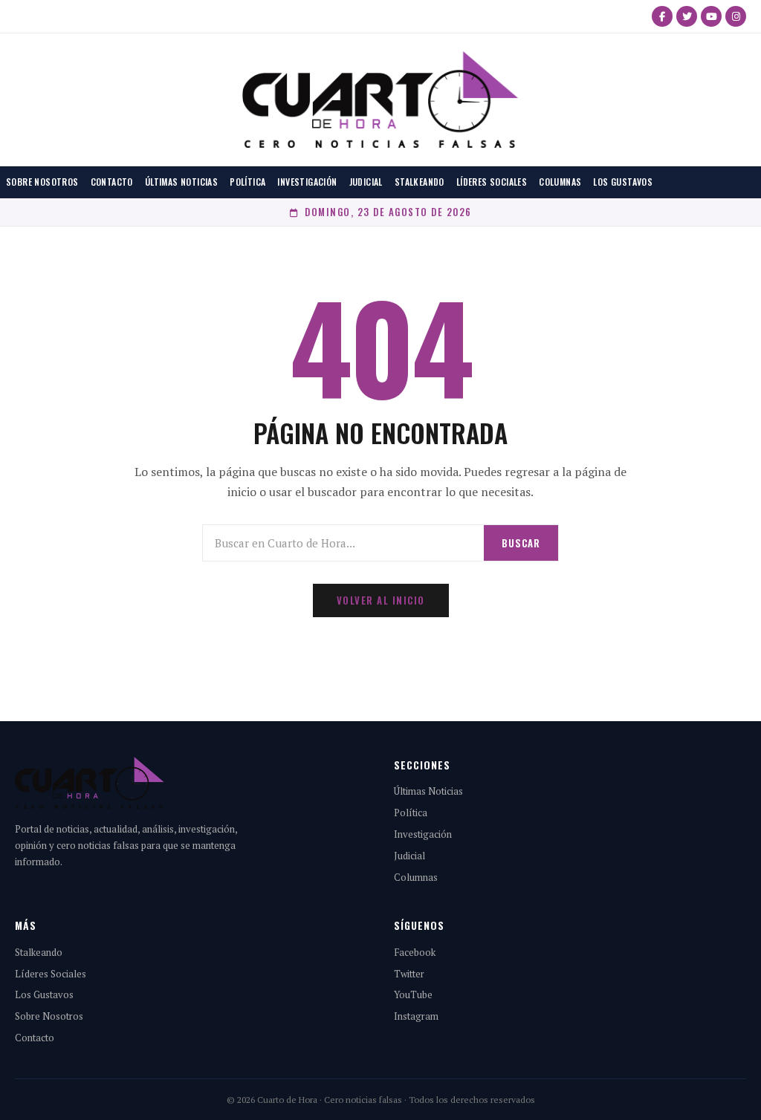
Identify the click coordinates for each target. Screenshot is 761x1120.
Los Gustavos (622, 181)
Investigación (307, 181)
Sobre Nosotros (42, 181)
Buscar (521, 542)
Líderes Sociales (491, 181)
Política (247, 181)
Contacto (112, 181)
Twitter (409, 973)
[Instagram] (735, 16)
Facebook (414, 952)
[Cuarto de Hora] (380, 99)
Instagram (416, 1016)
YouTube (413, 994)
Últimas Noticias (181, 181)
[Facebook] (662, 16)
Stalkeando (419, 181)
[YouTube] (711, 16)
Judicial (366, 181)
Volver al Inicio (381, 600)
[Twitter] (686, 16)
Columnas (560, 181)
